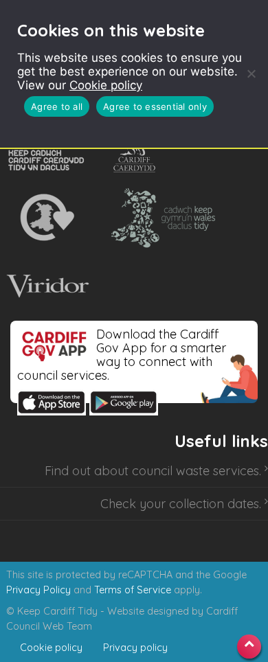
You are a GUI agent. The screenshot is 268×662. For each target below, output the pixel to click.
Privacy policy (135, 647)
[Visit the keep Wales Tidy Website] (160, 217)
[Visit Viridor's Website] (45, 286)
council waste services (195, 471)
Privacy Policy (38, 590)
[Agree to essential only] (251, 73)
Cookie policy (105, 85)
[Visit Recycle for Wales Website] (45, 217)
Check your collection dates (179, 504)
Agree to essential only (155, 106)
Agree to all (56, 106)
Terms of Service (132, 590)
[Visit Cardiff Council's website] (137, 149)
